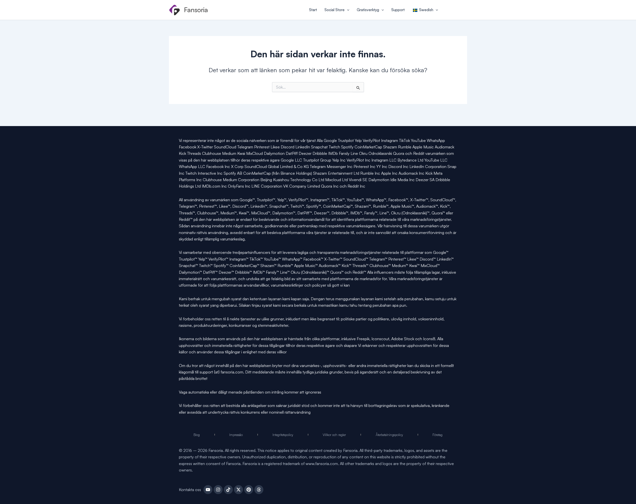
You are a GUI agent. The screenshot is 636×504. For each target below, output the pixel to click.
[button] (347, 10)
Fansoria (196, 10)
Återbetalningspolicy (389, 435)
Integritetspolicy (283, 435)
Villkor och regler (334, 435)
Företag (437, 435)
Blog (197, 435)
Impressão (236, 435)
